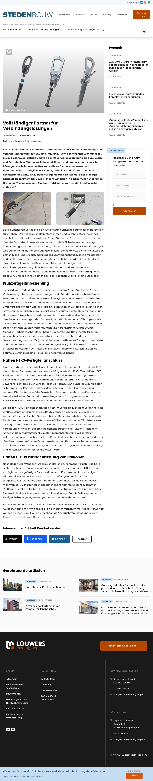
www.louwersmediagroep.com (130, 754)
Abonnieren (129, 210)
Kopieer (82, 538)
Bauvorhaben (10, 29)
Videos (94, 14)
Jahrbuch (9, 135)
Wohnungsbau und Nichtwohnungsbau (17, 701)
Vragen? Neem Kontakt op (122, 645)
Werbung (107, 14)
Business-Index (141, 14)
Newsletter (122, 14)
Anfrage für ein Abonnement (49, 698)
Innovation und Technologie (43, 29)
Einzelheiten (134, 770)
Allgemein (11, 679)
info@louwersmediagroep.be (129, 739)
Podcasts (80, 14)
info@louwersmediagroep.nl (128, 694)
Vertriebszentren (15, 708)
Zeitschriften (64, 14)
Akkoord (134, 776)
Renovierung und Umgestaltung (85, 29)
